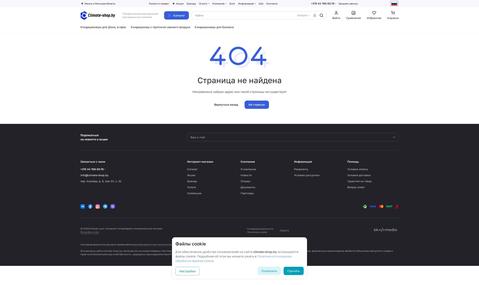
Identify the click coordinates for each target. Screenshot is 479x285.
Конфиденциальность (260, 228)
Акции (191, 175)
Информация (303, 161)
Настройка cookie (89, 232)
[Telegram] (105, 206)
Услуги (191, 187)
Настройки (187, 271)
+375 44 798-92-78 (322, 3)
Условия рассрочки (307, 175)
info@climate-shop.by (94, 175)
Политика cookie (257, 232)
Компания (248, 161)
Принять (293, 271)
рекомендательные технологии (153, 244)
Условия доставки (359, 175)
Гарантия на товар (359, 181)
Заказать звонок (348, 3)
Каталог (192, 169)
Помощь (353, 161)
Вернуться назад (226, 104)
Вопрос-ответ (356, 187)
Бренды (192, 181)
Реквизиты (301, 169)
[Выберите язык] (394, 4)
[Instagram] (97, 206)
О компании (248, 169)
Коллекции (194, 193)
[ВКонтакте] (82, 206)
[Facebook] (90, 206)
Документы (248, 187)
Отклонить (269, 271)
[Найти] (321, 15)
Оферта (284, 230)
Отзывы (245, 181)
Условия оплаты (357, 169)
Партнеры (247, 193)
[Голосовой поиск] (315, 15)
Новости (246, 175)
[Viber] (112, 206)
